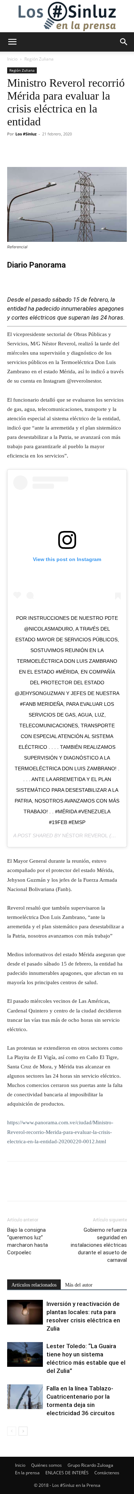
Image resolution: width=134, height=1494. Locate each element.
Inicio (12, 59)
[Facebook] (14, 150)
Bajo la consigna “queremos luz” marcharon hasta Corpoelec (27, 1241)
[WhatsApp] (63, 150)
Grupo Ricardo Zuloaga (90, 1465)
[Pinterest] (47, 150)
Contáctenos (106, 1473)
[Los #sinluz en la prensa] (67, 16)
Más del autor (79, 1285)
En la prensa (27, 1473)
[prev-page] (11, 1431)
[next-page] (23, 1431)
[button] (12, 42)
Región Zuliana (39, 59)
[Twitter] (31, 150)
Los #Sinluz (25, 134)
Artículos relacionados (33, 1285)
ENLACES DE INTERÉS (67, 1473)
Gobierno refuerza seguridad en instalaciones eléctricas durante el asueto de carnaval (99, 1245)
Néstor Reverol (85, 835)
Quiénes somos (46, 1465)
